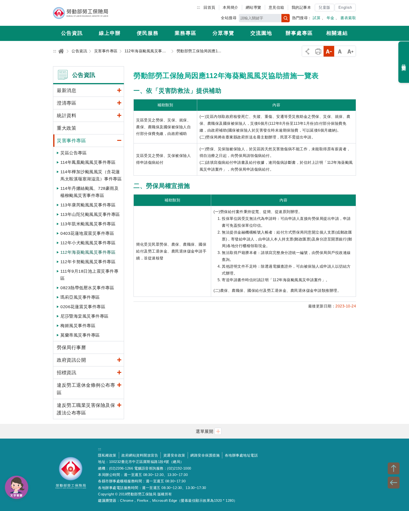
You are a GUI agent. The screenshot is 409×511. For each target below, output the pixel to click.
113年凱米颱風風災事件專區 (88, 224)
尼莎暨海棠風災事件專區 (84, 316)
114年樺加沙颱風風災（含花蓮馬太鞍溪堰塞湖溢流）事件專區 (91, 175)
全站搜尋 (228, 18)
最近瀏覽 (403, 62)
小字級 (329, 51)
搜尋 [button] (285, 18)
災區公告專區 (73, 153)
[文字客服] (16, 487)
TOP (394, 468)
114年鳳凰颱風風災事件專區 (88, 162)
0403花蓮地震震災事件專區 (87, 233)
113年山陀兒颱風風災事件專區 (90, 214)
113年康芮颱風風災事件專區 (88, 205)
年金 (330, 18)
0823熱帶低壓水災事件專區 (87, 287)
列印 (318, 51)
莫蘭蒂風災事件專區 (80, 335)
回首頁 (209, 7)
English (345, 7)
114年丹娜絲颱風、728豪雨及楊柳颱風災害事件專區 (89, 192)
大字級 (350, 51)
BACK (394, 483)
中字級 (339, 51)
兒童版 (324, 7)
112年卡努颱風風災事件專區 (88, 261)
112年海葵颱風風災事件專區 (88, 252)
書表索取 (348, 18)
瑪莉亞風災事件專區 (80, 297)
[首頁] (61, 51)
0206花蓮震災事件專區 (82, 306)
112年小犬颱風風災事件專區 (88, 242)
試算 (316, 18)
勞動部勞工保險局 (80, 13)
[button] (204, 431)
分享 (307, 51)
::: (198, 7)
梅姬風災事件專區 (77, 325)
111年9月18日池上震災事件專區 (89, 275)
